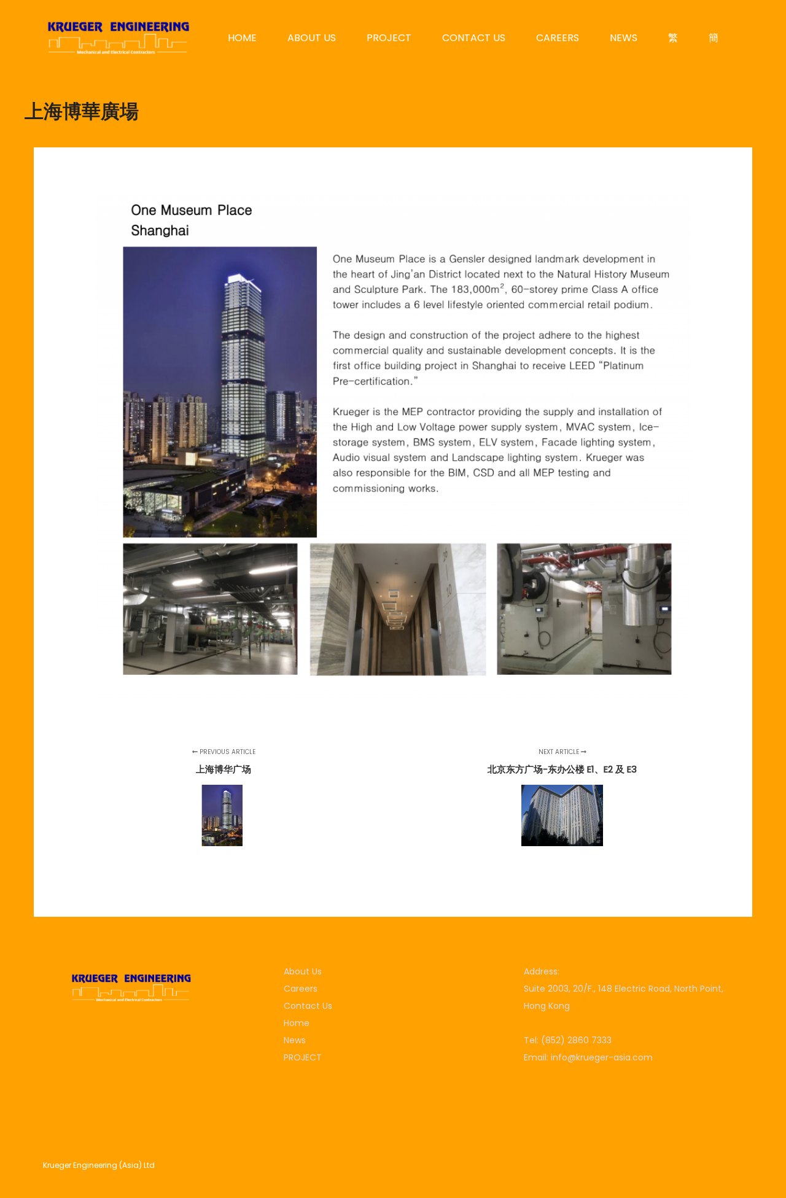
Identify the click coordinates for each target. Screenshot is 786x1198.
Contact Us (308, 1006)
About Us (303, 971)
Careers (300, 988)
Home (296, 1023)
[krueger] (118, 38)
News (295, 1040)
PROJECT (303, 1057)
